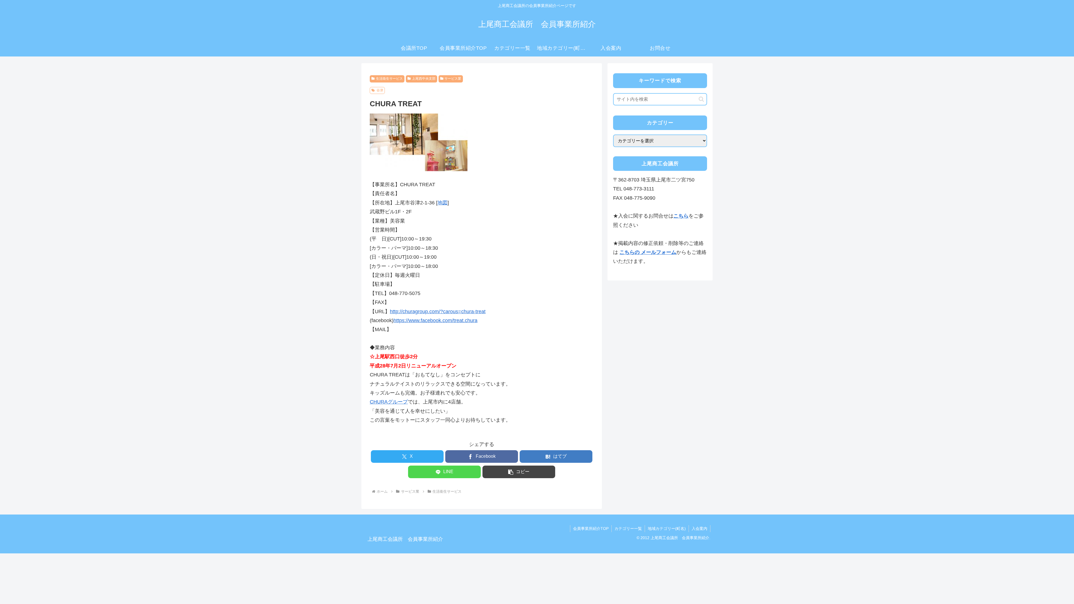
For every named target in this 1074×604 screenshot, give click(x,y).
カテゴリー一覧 (628, 528)
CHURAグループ (389, 402)
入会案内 (699, 528)
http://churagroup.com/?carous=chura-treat (438, 311)
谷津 (379, 90)
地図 (442, 203)
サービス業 (452, 79)
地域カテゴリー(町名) (667, 528)
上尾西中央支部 (423, 79)
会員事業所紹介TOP (591, 528)
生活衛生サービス (389, 79)
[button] (518, 472)
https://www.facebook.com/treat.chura (435, 320)
